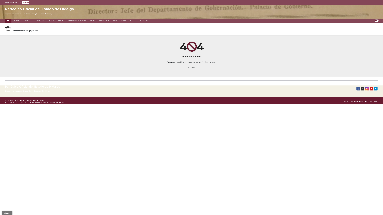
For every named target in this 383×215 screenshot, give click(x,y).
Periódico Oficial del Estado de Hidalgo (39, 9)
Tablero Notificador (76, 21)
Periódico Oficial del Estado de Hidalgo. (49, 103)
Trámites (39, 21)
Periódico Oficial (21, 21)
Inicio (346, 101)
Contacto (142, 21)
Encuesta (363, 101)
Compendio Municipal (122, 21)
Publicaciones (55, 21)
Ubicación (354, 101)
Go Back (191, 68)
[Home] (8, 21)
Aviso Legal (372, 101)
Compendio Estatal (99, 21)
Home (7, 31)
